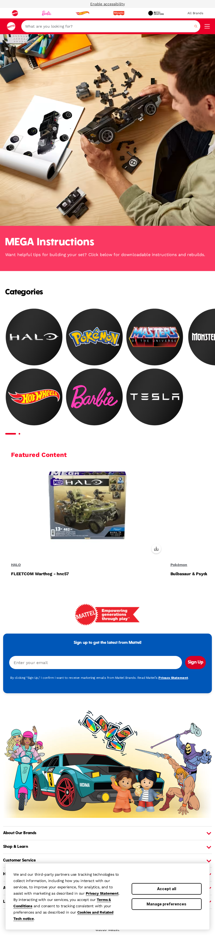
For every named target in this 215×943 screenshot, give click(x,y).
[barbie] (46, 13)
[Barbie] (94, 397)
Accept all (166, 888)
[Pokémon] (94, 337)
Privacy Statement (102, 893)
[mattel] (15, 13)
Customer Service (19, 860)
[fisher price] (118, 13)
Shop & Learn (15, 847)
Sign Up (195, 662)
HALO (16, 565)
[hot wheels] (82, 13)
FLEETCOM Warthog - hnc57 (40, 574)
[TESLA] (155, 397)
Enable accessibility (107, 4)
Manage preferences (166, 904)
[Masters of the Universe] (155, 337)
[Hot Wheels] (34, 397)
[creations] (156, 13)
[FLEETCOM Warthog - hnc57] (87, 511)
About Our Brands (19, 833)
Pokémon (178, 565)
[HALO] (34, 337)
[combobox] (110, 26)
